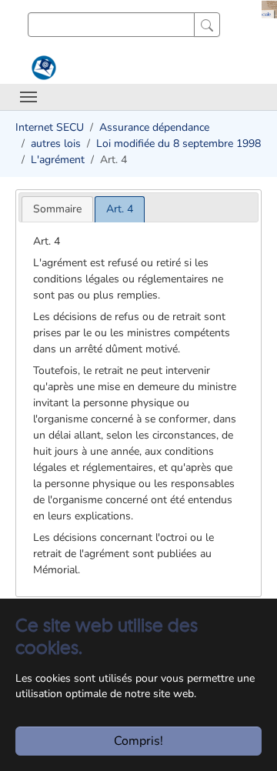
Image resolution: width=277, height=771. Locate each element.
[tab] (57, 209)
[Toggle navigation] (28, 97)
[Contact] (42, 67)
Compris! (138, 741)
